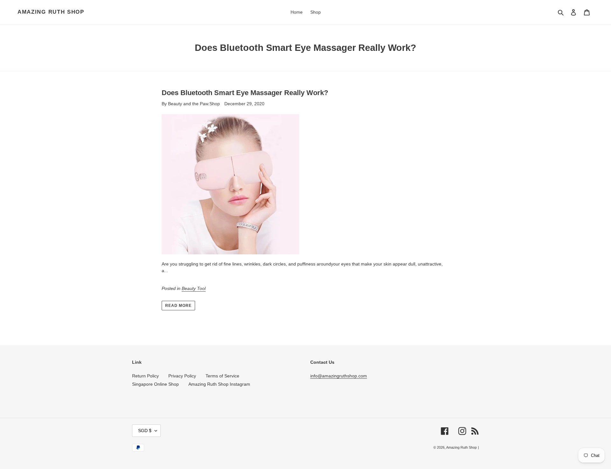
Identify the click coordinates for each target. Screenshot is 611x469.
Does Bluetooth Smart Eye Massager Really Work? (245, 93)
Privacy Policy (182, 375)
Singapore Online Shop (155, 384)
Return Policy (145, 375)
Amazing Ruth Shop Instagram (219, 384)
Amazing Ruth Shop (51, 12)
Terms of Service (222, 375)
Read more (178, 305)
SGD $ (144, 430)
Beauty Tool (194, 288)
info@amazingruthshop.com (338, 375)
